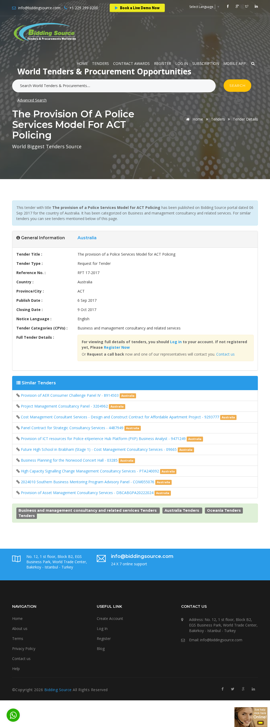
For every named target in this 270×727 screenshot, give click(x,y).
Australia (87, 237)
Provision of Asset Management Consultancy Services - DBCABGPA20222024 (88, 492)
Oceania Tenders (224, 510)
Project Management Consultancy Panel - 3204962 (65, 406)
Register (162, 63)
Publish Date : (29, 300)
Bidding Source (58, 689)
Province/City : (30, 291)
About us (19, 628)
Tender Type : (29, 263)
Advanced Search (32, 100)
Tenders (100, 63)
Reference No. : (31, 272)
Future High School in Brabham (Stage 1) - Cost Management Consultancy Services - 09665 (99, 449)
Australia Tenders (182, 510)
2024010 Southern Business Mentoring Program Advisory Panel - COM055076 (88, 481)
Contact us (225, 354)
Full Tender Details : (35, 337)
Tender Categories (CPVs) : (42, 328)
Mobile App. (235, 63)
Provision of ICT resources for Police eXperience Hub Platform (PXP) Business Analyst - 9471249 (104, 438)
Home (82, 63)
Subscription (205, 63)
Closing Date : (29, 309)
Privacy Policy (23, 648)
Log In (181, 63)
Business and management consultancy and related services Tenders (87, 510)
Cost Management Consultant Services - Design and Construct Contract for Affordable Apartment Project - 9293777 (120, 416)
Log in (176, 341)
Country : (24, 281)
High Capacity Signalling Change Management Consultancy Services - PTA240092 (90, 470)
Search (237, 85)
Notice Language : (33, 318)
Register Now (117, 347)
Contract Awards (131, 63)
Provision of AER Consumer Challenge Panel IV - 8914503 (70, 395)
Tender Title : (29, 254)
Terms (17, 638)
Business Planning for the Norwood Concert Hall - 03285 (70, 460)
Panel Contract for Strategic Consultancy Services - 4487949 (72, 427)
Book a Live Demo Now (139, 8)
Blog (101, 648)
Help (16, 668)
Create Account (110, 618)
